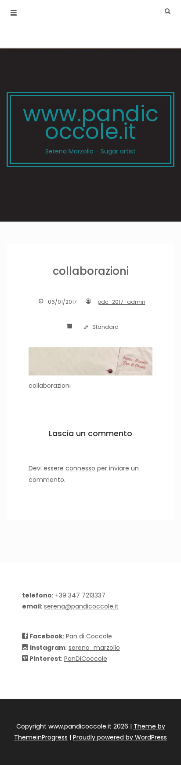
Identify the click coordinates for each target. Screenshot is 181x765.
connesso (80, 468)
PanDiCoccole (85, 658)
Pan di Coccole (89, 636)
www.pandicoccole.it (91, 127)
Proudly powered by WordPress (120, 737)
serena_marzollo (94, 647)
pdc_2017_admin (121, 302)
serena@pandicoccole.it (81, 606)
